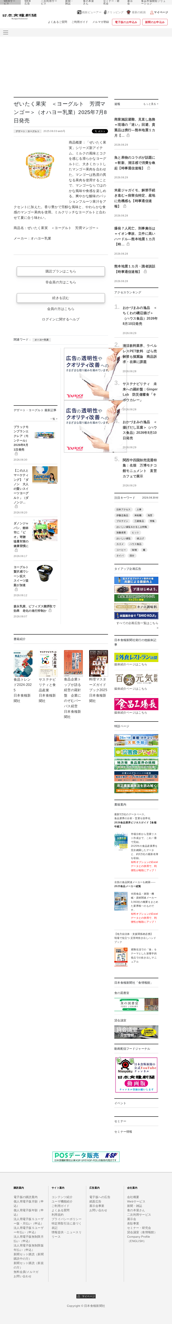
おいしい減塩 (123, 538)
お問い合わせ (23, 1276)
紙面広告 (95, 1201)
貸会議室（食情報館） (142, 1232)
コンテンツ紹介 (62, 1197)
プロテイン (122, 521)
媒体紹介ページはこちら (130, 664)
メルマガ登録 (100, 21)
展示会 (130, 2)
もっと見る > (150, 103)
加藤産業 (121, 532)
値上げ (140, 538)
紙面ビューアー (92, 12)
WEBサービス (10, 2)
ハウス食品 (135, 544)
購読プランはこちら (61, 271)
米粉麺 (138, 515)
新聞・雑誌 (69, 2)
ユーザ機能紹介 (62, 1201)
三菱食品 (139, 521)
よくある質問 (61, 1210)
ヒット (135, 532)
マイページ (87, 1296)
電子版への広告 (99, 1197)
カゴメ (120, 544)
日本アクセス (123, 509)
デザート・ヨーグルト (27, 131)
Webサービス (136, 1201)
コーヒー (121, 550)
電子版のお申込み (126, 22)
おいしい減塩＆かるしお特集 (131, 527)
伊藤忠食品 (122, 515)
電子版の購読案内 (26, 1197)
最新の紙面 (139, 12)
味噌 (134, 550)
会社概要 (133, 1197)
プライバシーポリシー (67, 1219)
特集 (152, 521)
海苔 (150, 515)
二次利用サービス (49, 2)
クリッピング (115, 12)
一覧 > (53, 418)
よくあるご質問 (57, 21)
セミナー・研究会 (111, 2)
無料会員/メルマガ (26, 1271)
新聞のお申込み (155, 22)
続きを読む (60, 298)
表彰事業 (133, 1223)
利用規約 (58, 1214)
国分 (132, 555)
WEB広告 (28, 2)
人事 (139, 509)
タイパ (120, 555)
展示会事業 (96, 1205)
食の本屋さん (88, 2)
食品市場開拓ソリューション (153, 2)
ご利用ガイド (80, 21)
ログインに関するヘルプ (60, 319)
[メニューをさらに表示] (5, 32)
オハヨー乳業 (42, 339)
